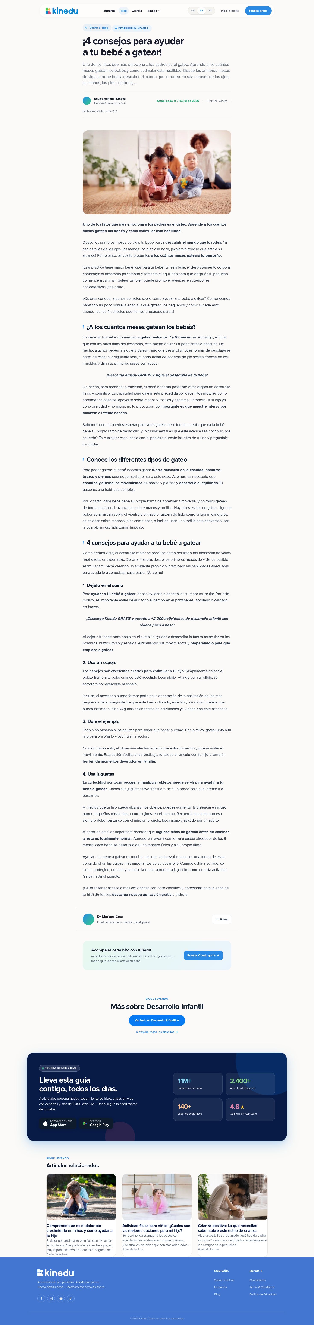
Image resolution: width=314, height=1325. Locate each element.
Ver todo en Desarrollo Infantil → (157, 1020)
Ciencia (137, 11)
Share (224, 919)
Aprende (110, 11)
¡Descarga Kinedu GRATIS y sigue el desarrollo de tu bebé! (157, 375)
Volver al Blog (99, 27)
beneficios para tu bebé (143, 267)
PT (210, 10)
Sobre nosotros (224, 1280)
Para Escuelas (230, 11)
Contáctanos (258, 1280)
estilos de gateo (203, 507)
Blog (124, 11)
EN (192, 10)
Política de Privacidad (263, 1294)
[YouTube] (61, 1298)
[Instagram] (51, 1298)
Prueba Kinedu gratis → (203, 955)
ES (201, 10)
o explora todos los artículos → (157, 1032)
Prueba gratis (258, 11)
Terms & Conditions (262, 1287)
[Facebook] (41, 1298)
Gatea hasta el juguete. (101, 876)
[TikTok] (71, 1298)
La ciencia (220, 1287)
